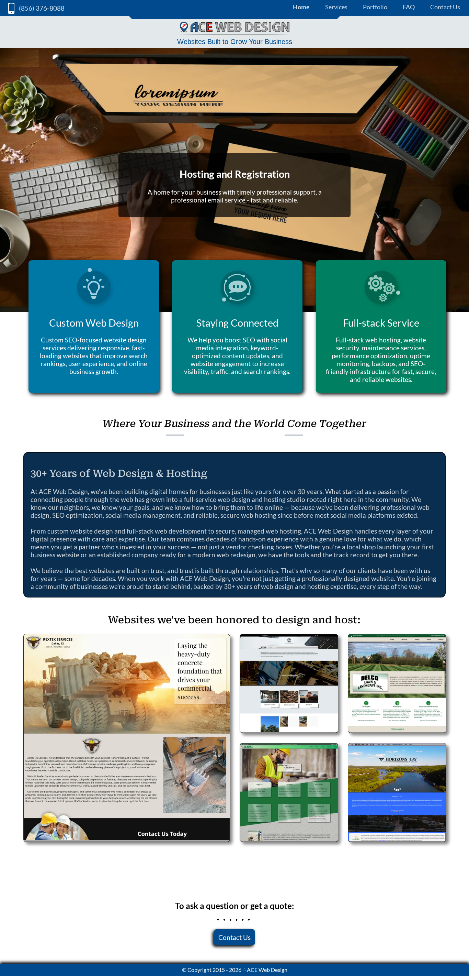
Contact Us (445, 7)
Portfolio (375, 7)
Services (336, 7)
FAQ (409, 7)
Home (301, 7)
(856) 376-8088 (42, 8)
